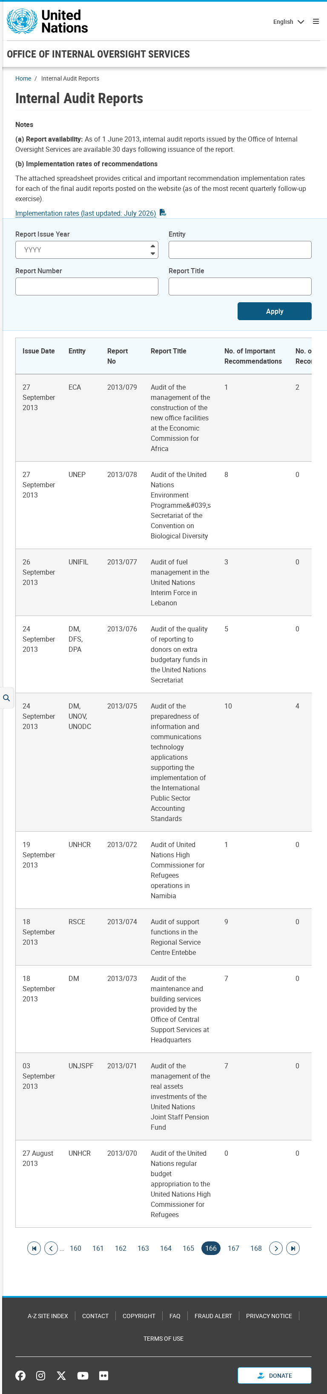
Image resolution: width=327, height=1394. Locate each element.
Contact (95, 1316)
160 (75, 1248)
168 (256, 1248)
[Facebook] (22, 1376)
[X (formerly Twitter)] (61, 1376)
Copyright (139, 1316)
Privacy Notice (269, 1316)
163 (143, 1248)
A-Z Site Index (48, 1316)
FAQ (175, 1316)
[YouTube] (83, 1376)
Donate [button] (280, 1375)
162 (120, 1248)
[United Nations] (47, 21)
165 (188, 1248)
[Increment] (152, 245)
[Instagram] (40, 1376)
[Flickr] (103, 1376)
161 (98, 1248)
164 (165, 1248)
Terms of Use (163, 1338)
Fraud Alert (213, 1316)
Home (23, 78)
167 (233, 1248)
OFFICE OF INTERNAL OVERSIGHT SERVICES (98, 54)
